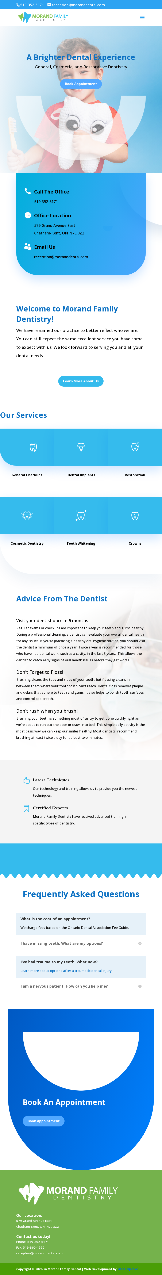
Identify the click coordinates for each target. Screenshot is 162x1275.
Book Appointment (81, 83)
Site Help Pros (128, 1269)
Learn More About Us (81, 381)
